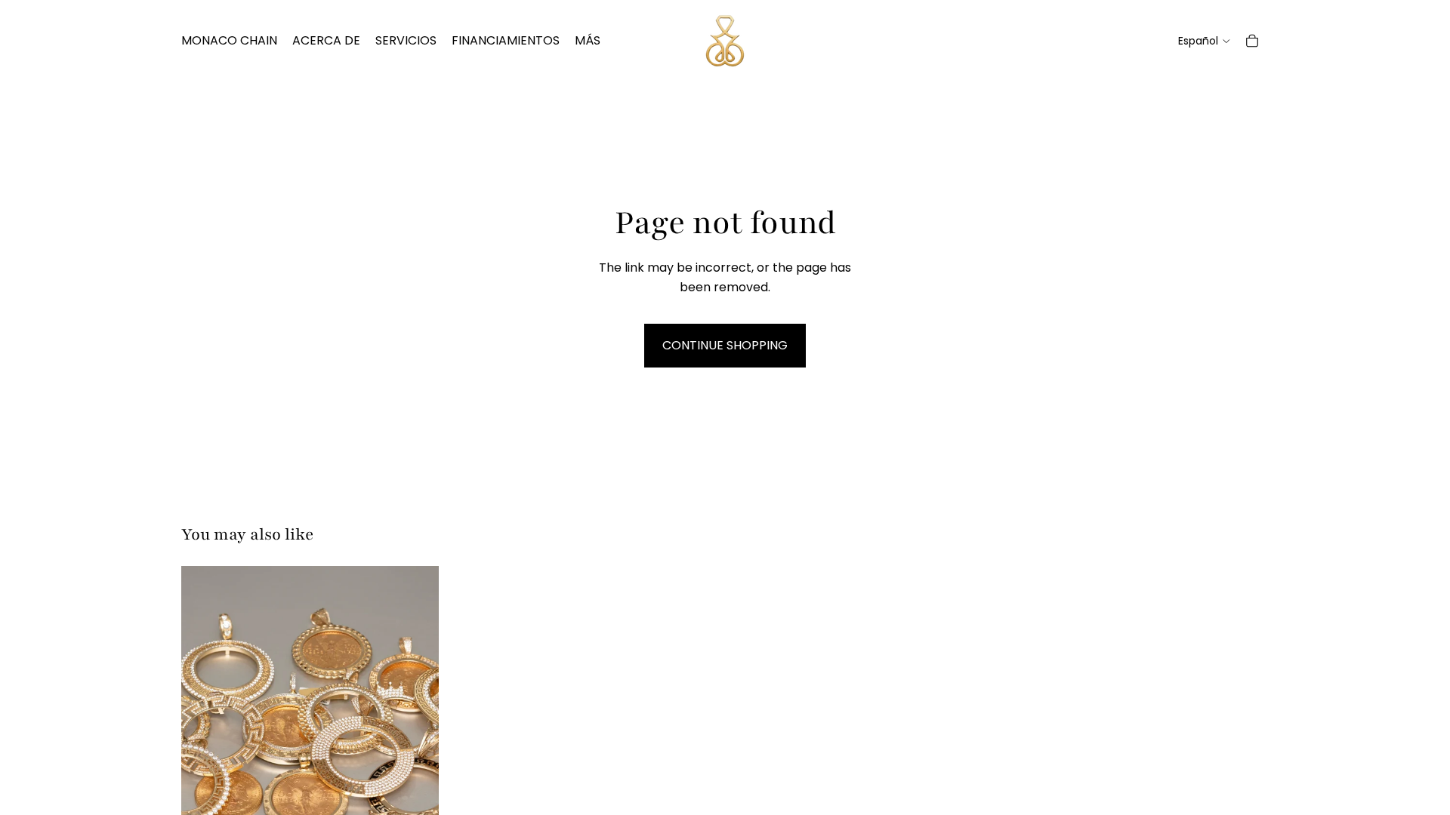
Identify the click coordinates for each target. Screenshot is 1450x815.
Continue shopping (725, 345)
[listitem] (587, 40)
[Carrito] (1252, 40)
